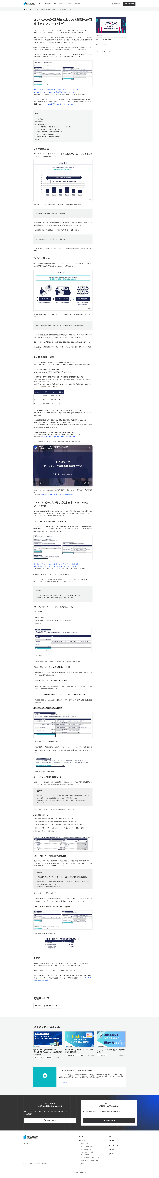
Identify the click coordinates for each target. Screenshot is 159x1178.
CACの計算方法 (39, 121)
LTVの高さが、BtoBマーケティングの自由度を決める (57, 495)
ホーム (41, 3)
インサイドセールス (86, 1146)
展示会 (83, 1163)
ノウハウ (31, 9)
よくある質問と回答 (40, 124)
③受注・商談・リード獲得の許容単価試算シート (50, 136)
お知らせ (111, 1153)
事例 (55, 3)
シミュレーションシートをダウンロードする (48, 129)
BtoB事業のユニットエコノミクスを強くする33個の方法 (58, 437)
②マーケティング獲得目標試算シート (47, 134)
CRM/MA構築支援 (86, 1149)
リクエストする (64, 1082)
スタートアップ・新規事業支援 (89, 1160)
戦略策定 (106, 45)
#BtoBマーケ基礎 (106, 39)
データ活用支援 (85, 1154)
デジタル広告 (84, 1143)
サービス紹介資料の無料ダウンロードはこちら (59, 104)
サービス (82, 1140)
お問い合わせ (131, 3)
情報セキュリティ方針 (41, 1163)
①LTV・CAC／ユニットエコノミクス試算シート (49, 132)
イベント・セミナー (115, 1145)
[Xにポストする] (104, 51)
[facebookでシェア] (109, 51)
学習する (61, 3)
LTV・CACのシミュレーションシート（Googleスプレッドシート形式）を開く (56, 90)
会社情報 (77, 3)
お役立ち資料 (117, 3)
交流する (69, 3)
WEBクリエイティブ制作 (88, 1152)
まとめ (37, 139)
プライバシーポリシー (28, 1163)
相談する (47, 3)
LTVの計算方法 (39, 119)
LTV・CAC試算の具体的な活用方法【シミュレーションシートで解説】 (53, 127)
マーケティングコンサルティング (90, 1157)
